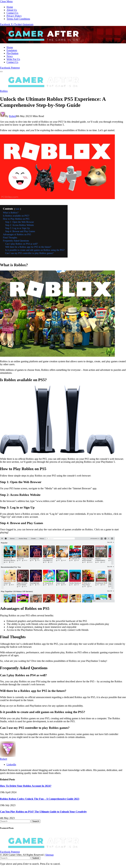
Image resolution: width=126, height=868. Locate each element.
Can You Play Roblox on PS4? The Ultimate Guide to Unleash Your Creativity (43, 811)
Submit (35, 858)
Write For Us (13, 59)
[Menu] (1, 71)
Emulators (12, 50)
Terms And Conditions (18, 18)
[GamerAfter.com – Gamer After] (41, 41)
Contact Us (12, 12)
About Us (12, 10)
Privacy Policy (14, 15)
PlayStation (12, 53)
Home (10, 7)
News (10, 56)
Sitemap (49, 854)
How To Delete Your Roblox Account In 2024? (25, 785)
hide (18, 209)
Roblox (4, 91)
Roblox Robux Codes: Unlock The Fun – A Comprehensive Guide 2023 (39, 798)
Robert (12, 116)
